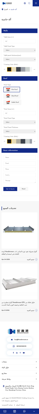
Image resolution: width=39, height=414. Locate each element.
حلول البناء (5, 368)
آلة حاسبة (14, 9)
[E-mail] (5, 411)
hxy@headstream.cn (19, 339)
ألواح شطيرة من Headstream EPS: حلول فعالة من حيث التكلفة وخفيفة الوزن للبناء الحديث (18, 304)
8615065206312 (21, 346)
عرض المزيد (32, 259)
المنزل (6, 9)
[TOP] (34, 411)
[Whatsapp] (24, 411)
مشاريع (4, 373)
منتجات (4, 362)
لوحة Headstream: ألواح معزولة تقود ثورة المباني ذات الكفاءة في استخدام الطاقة (19, 253)
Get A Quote (10, 189)
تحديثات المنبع (9, 208)
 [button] (5, 69)
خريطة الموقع (20, 405)
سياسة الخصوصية (7, 405)
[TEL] (14, 411)
